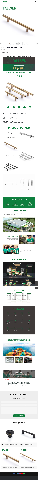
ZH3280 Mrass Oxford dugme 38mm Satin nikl (9, 445)
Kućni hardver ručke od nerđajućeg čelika (9, 467)
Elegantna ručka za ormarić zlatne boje (27, 467)
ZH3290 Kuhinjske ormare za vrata (26, 444)
